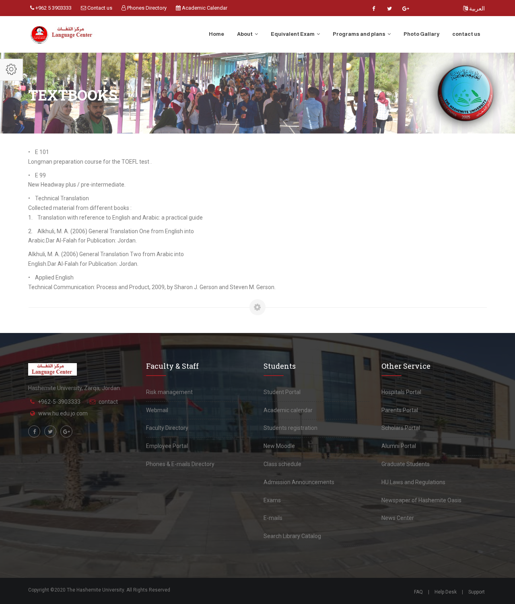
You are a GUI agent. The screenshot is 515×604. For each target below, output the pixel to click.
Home (216, 34)
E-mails (273, 518)
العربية (476, 8)
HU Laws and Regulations (413, 482)
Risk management (169, 392)
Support (476, 592)
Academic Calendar (204, 8)
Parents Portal (399, 410)
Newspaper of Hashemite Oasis (421, 500)
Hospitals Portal (401, 392)
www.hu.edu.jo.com (63, 413)
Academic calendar (288, 410)
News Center (397, 518)
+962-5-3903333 (59, 402)
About (245, 34)
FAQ (418, 592)
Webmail (157, 410)
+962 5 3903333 (53, 8)
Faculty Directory (167, 428)
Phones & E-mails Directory (180, 464)
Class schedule (282, 464)
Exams (272, 500)
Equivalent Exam (293, 34)
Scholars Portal (400, 428)
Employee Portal (167, 446)
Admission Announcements (299, 482)
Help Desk (446, 592)
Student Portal (282, 392)
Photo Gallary (421, 34)
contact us (466, 34)
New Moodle (279, 446)
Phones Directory (146, 8)
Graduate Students (405, 464)
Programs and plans (359, 34)
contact (108, 402)
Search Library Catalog (292, 536)
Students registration (290, 428)
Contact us (99, 8)
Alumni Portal (398, 446)
